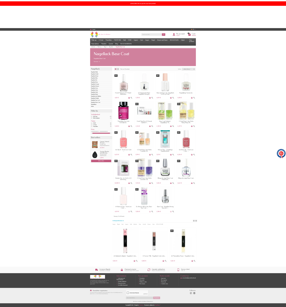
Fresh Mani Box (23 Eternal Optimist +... (144, 121)
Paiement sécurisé (122, 283)
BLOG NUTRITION (126, 44)
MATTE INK (117, 40)
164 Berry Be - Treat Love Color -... (186, 150)
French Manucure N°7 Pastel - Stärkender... (123, 93)
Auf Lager (95, 116)
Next (196, 221)
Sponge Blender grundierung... (104, 152)
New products (191, 40)
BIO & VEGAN (174, 40)
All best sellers (101, 160)
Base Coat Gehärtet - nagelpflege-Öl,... (165, 121)
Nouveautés (141, 280)
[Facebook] (191, 293)
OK (163, 34)
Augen (147, 40)
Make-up (93, 40)
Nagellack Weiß (94, 72)
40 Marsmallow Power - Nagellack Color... (183, 256)
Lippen (136, 40)
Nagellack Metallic (95, 98)
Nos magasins (164, 280)
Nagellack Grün (94, 90)
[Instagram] (194, 293)
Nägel (153, 40)
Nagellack (95, 69)
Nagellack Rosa (94, 82)
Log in (177, 35)
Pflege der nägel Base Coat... (186, 178)
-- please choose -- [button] (187, 69)
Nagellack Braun (94, 76)
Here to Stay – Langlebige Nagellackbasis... (165, 150)
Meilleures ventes (143, 282)
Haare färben (95, 44)
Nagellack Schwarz (95, 86)
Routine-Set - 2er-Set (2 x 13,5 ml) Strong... (123, 178)
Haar (140, 224)
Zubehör (135, 224)
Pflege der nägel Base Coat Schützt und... (165, 178)
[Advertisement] (143, 17)
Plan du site (163, 282)
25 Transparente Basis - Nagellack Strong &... (144, 93)
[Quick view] (131, 98)
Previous (194, 221)
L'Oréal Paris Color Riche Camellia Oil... (144, 150)
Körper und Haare (162, 40)
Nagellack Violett (94, 74)
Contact (93, 29)
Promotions (142, 278)
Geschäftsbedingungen (123, 285)
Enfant (182, 40)
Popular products (118, 220)
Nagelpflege (93, 104)
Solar (153, 224)
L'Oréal (101, 40)
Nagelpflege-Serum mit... (186, 93)
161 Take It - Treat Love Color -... (123, 150)
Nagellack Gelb (94, 92)
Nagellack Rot (94, 80)
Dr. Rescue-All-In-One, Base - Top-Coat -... (144, 207)
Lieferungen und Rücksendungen (121, 279)
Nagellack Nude (94, 94)
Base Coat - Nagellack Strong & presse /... (165, 207)
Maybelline (109, 40)
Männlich (103, 44)
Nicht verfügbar (96, 118)
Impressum (163, 278)
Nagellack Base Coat (95, 102)
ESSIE (129, 40)
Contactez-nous (164, 283)
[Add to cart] (129, 98)
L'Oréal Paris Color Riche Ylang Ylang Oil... (186, 121)
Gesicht (111, 44)
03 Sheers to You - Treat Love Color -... (123, 207)
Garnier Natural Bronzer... (104, 142)
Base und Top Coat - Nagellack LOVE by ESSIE (165, 93)
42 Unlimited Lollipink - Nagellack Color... (125, 256)
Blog (116, 44)
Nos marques (142, 283)
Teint (141, 40)
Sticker (92, 106)
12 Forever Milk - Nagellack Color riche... (154, 256)
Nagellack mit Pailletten (96, 96)
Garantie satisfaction (122, 281)
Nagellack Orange (95, 84)
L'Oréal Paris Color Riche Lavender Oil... (144, 178)
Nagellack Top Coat (95, 100)
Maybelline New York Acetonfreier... (123, 121)
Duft (124, 40)
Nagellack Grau (94, 88)
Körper (149, 224)
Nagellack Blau (94, 78)
